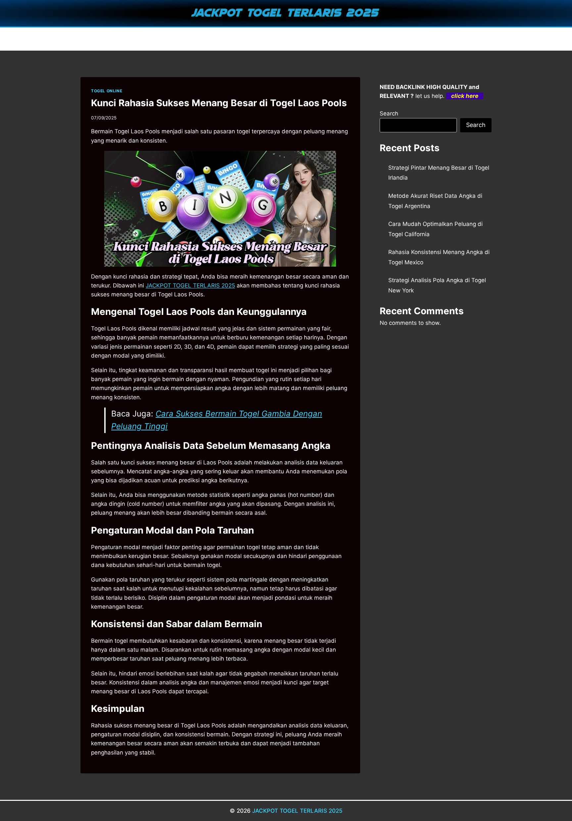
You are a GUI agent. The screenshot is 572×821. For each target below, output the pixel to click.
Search (389, 113)
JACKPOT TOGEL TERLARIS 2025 (297, 810)
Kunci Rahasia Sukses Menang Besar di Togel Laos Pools (219, 102)
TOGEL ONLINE (106, 90)
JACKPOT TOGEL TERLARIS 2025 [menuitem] (190, 285)
